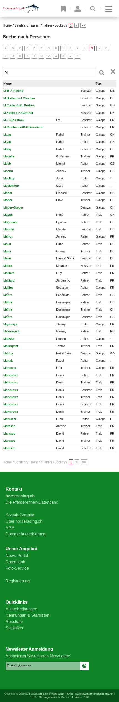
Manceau (9, 367)
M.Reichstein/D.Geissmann (23, 127)
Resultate (14, 621)
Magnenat (10, 222)
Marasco (9, 426)
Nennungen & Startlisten (27, 615)
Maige (7, 265)
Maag (7, 134)
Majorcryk (10, 324)
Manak (8, 360)
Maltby (8, 353)
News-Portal (17, 555)
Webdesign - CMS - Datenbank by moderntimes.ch (81, 693)
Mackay (8, 178)
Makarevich (11, 331)
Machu (8, 171)
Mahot (7, 236)
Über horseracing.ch (24, 521)
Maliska (8, 338)
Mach (7, 163)
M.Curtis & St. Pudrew (19, 105)
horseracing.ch (38, 693)
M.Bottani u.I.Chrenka (19, 98)
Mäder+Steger (13, 207)
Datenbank (15, 561)
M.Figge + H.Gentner (18, 112)
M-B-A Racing (13, 90)
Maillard (9, 273)
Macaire (8, 156)
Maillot (8, 287)
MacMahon (11, 185)
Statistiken (15, 627)
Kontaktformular (20, 514)
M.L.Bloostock (13, 120)
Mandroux (10, 375)
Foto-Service (17, 568)
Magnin (8, 229)
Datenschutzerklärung (25, 534)
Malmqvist (10, 346)
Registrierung (18, 581)
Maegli (8, 214)
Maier (7, 244)
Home (7, 25)
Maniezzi (9, 418)
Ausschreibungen (21, 608)
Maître (7, 294)
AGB (10, 527)
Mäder (7, 192)
